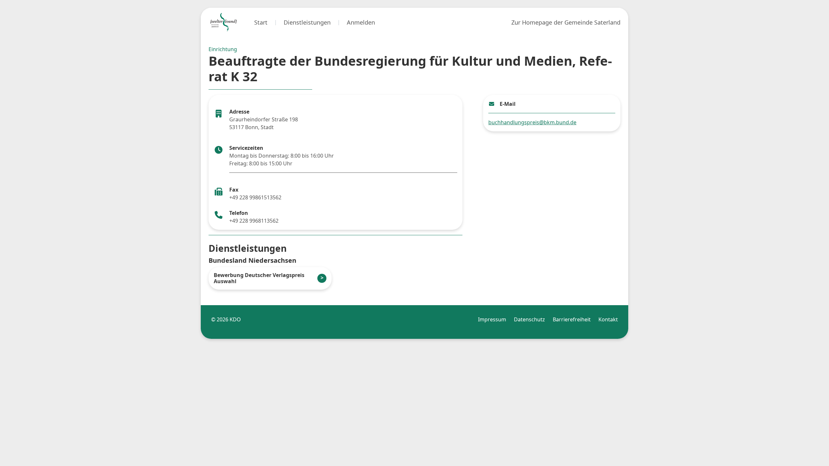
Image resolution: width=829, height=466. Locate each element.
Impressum (492, 319)
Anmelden (361, 22)
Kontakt (608, 319)
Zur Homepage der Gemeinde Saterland (565, 22)
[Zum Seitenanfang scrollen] (806, 450)
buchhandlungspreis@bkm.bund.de (532, 122)
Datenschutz (529, 319)
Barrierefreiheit (572, 319)
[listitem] (270, 278)
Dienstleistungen (307, 22)
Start (260, 22)
